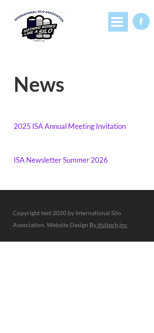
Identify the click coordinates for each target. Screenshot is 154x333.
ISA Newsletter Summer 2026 (61, 159)
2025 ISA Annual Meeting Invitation (70, 126)
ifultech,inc (111, 224)
